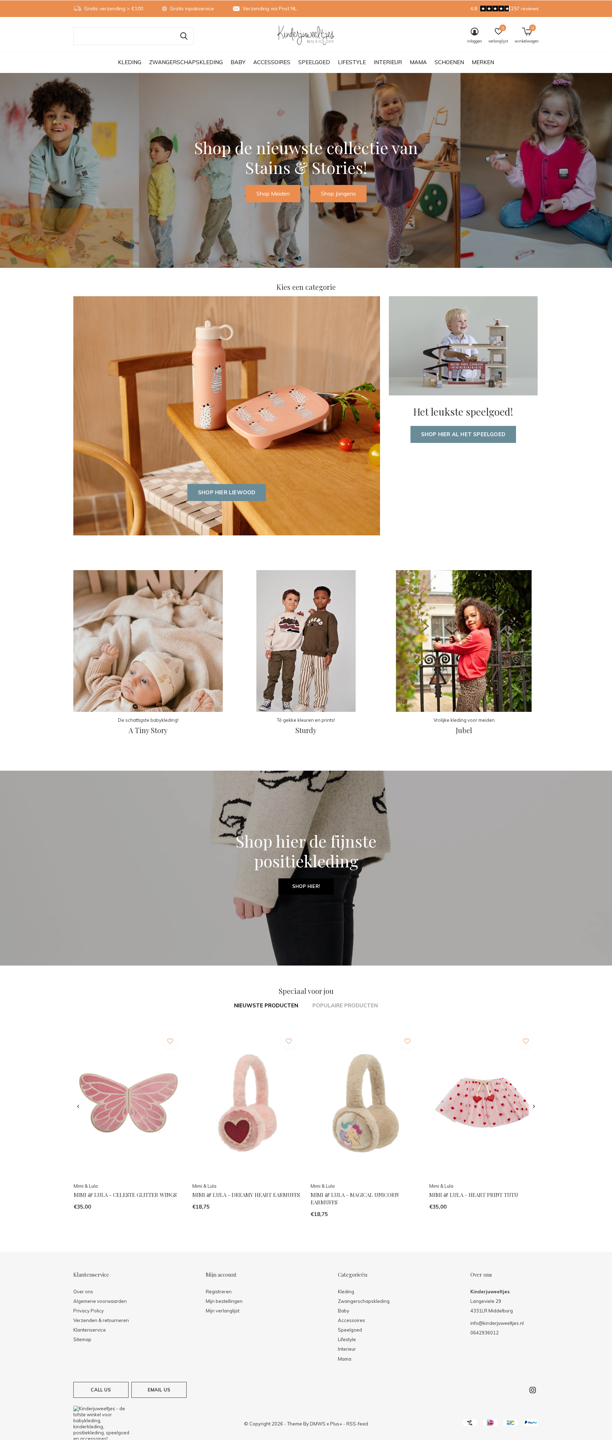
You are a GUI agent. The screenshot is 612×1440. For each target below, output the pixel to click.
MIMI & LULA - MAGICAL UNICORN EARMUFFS (355, 1198)
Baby (238, 62)
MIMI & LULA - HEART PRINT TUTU (473, 1194)
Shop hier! (306, 886)
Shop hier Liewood (226, 492)
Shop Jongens (338, 193)
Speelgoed (314, 62)
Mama (418, 62)
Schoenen (449, 62)
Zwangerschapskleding (186, 62)
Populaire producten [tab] (345, 1005)
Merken (483, 62)
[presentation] (78, 1106)
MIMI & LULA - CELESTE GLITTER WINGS (125, 1194)
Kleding (129, 62)
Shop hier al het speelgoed (463, 434)
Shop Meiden (273, 193)
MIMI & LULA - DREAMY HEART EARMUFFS (246, 1194)
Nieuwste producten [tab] (266, 1005)
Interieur (388, 62)
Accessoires (271, 62)
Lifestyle (352, 62)
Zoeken (184, 36)
